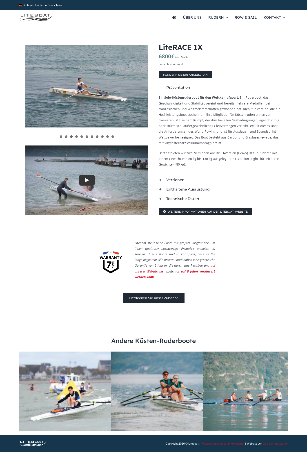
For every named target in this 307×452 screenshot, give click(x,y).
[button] (220, 87)
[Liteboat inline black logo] (35, 15)
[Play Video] (87, 180)
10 (107, 136)
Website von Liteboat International (222, 443)
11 (112, 136)
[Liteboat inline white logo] (32, 442)
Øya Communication (275, 443)
